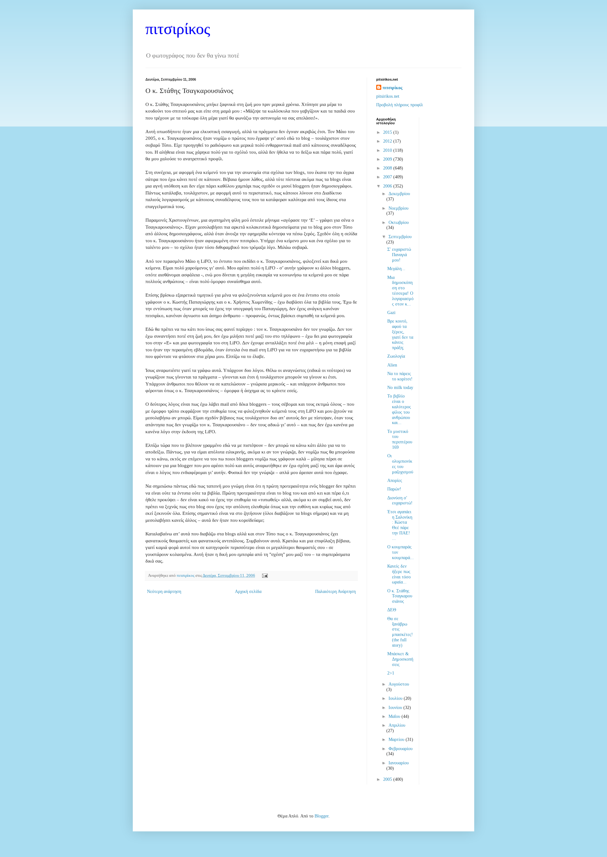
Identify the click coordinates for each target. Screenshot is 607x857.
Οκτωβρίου (399, 222)
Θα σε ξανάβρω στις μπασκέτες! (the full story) (400, 632)
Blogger (321, 816)
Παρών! (394, 489)
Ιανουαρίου (399, 763)
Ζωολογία (396, 356)
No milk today (400, 387)
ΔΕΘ (391, 609)
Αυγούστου (399, 684)
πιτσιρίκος (177, 29)
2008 (388, 168)
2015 (388, 132)
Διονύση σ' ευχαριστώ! (400, 501)
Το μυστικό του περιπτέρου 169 (399, 439)
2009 (388, 159)
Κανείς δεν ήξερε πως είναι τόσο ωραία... (399, 574)
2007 (388, 177)
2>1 (390, 673)
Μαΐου (395, 716)
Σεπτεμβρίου (400, 236)
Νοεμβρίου (398, 208)
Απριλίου (397, 725)
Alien (392, 365)
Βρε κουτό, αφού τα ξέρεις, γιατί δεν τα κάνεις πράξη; (400, 334)
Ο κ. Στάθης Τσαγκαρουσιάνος (399, 596)
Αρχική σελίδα (248, 591)
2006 (388, 186)
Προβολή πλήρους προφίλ (399, 104)
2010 (388, 150)
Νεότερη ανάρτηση (164, 591)
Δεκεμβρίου (399, 193)
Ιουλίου (396, 698)
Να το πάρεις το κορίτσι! (400, 376)
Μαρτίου (397, 739)
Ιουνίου (396, 707)
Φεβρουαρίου (401, 748)
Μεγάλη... (396, 268)
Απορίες (394, 480)
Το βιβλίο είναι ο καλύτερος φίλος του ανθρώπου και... (399, 409)
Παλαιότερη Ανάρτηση (335, 591)
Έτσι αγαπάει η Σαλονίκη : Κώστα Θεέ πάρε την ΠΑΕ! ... (399, 525)
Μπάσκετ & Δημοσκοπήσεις (400, 659)
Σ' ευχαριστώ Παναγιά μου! (399, 254)
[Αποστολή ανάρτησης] (264, 575)
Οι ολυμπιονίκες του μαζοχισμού (400, 463)
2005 (388, 779)
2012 (388, 141)
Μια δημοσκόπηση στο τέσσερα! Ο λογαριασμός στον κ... (400, 290)
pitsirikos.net (387, 96)
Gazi (391, 312)
